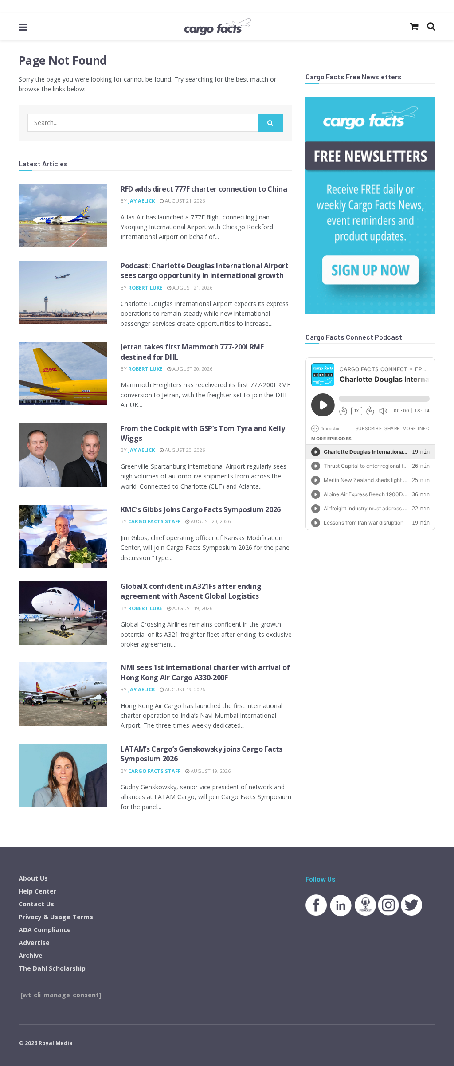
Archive (31, 955)
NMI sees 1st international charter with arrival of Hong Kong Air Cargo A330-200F (205, 672)
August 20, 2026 (191, 368)
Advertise (34, 942)
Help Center (37, 891)
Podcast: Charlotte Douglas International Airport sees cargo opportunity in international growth (205, 270)
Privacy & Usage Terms (56, 917)
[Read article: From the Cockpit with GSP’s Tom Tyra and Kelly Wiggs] (63, 455)
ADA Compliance (45, 929)
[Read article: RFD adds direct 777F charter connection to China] (63, 215)
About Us (33, 878)
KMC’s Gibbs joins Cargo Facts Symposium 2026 (201, 509)
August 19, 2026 (191, 608)
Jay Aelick (141, 200)
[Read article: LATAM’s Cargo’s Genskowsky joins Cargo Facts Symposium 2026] (63, 775)
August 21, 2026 (184, 200)
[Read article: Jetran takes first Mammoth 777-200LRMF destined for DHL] (63, 373)
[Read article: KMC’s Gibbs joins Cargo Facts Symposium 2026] (63, 536)
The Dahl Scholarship (52, 968)
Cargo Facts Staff (154, 521)
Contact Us (36, 904)
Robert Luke (145, 287)
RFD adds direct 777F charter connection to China (204, 189)
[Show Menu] (23, 26)
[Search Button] (270, 123)
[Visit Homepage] (217, 26)
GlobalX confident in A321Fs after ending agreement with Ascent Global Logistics (191, 591)
